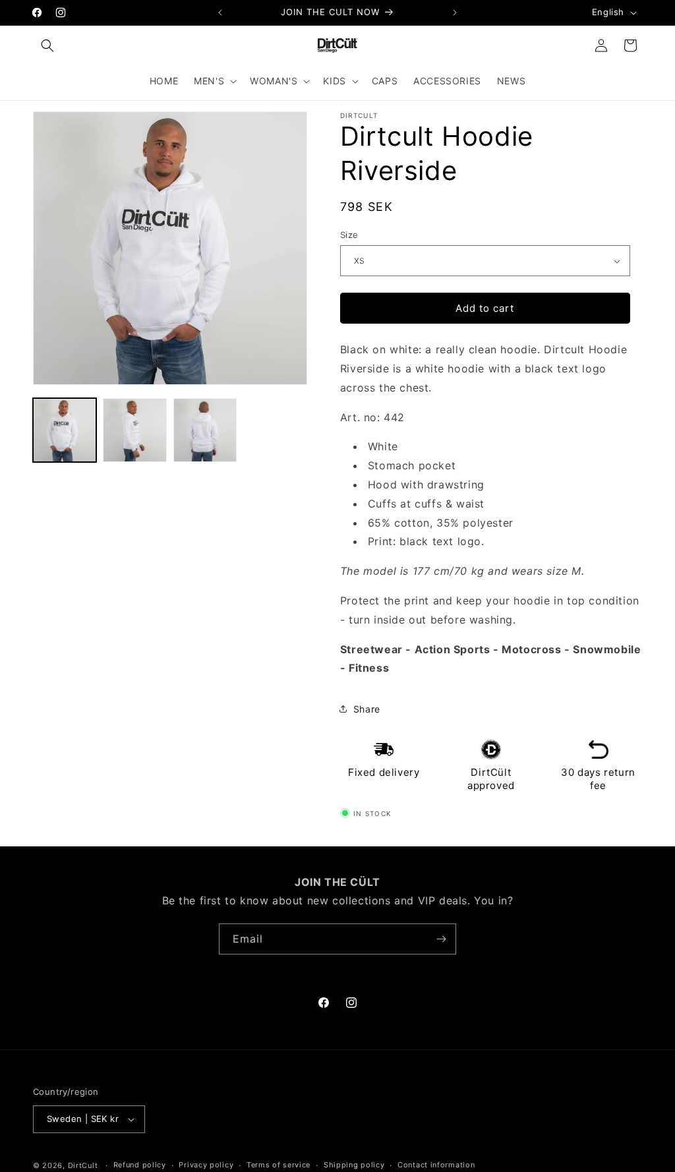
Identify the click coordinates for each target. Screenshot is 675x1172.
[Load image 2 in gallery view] (134, 429)
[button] (47, 45)
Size (349, 234)
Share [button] (366, 709)
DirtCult (83, 1165)
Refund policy (139, 1164)
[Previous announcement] (220, 12)
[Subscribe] (440, 938)
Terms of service (278, 1164)
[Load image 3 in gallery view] (205, 429)
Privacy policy (206, 1164)
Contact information (436, 1164)
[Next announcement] (454, 12)
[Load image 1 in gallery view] (64, 429)
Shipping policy (354, 1164)
